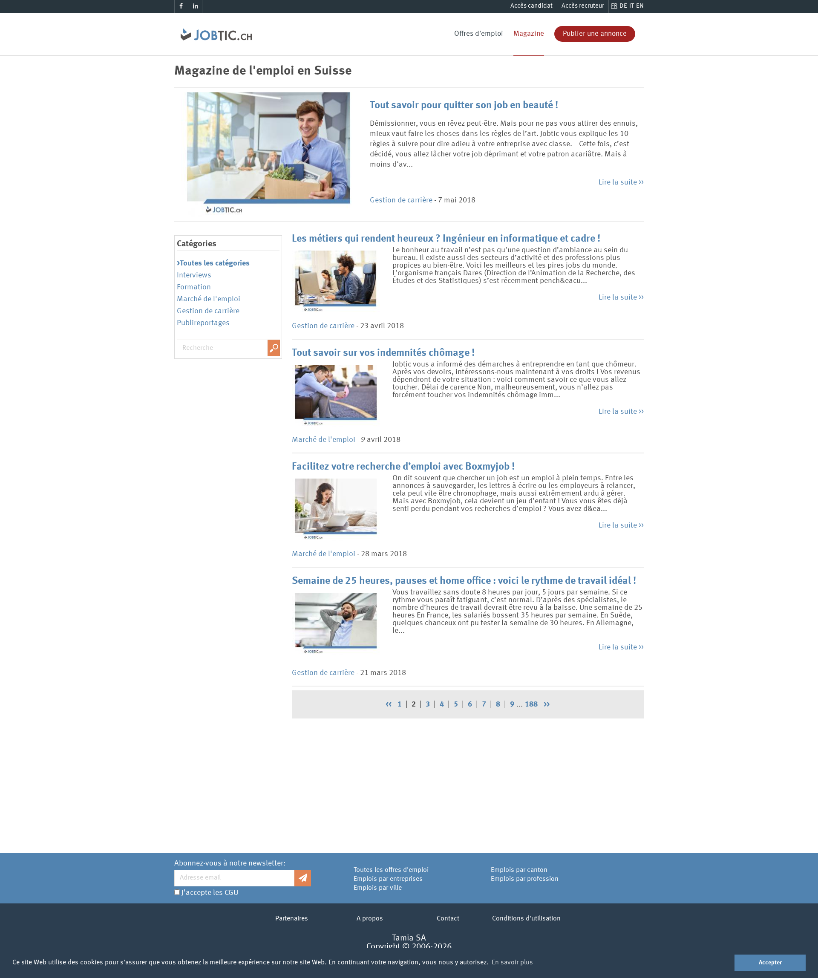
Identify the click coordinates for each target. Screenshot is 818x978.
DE (623, 6)
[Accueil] (213, 23)
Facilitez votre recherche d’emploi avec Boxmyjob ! (403, 467)
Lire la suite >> (621, 182)
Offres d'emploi (478, 34)
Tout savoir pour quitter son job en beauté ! (464, 106)
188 (531, 704)
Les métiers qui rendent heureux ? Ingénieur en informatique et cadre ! (446, 239)
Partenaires (291, 918)
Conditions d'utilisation (526, 918)
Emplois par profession (525, 879)
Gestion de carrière (401, 200)
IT (631, 6)
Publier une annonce (595, 34)
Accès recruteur (583, 6)
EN (640, 6)
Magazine (528, 34)
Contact (448, 918)
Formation (194, 287)
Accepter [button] (770, 963)
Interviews (194, 275)
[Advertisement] (468, 782)
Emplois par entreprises (388, 879)
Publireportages (203, 323)
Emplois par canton (519, 870)
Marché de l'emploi (208, 299)
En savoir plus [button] (512, 962)
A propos (370, 918)
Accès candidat (531, 6)
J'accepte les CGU (209, 893)
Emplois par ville (378, 888)
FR (614, 6)
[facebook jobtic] (181, 6)
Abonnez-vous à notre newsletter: (229, 863)
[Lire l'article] (268, 154)
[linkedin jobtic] (195, 6)
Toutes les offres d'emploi (391, 870)
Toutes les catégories (215, 263)
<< (389, 704)
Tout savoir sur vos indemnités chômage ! (383, 353)
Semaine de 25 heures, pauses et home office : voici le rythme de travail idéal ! (464, 581)
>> (547, 704)
